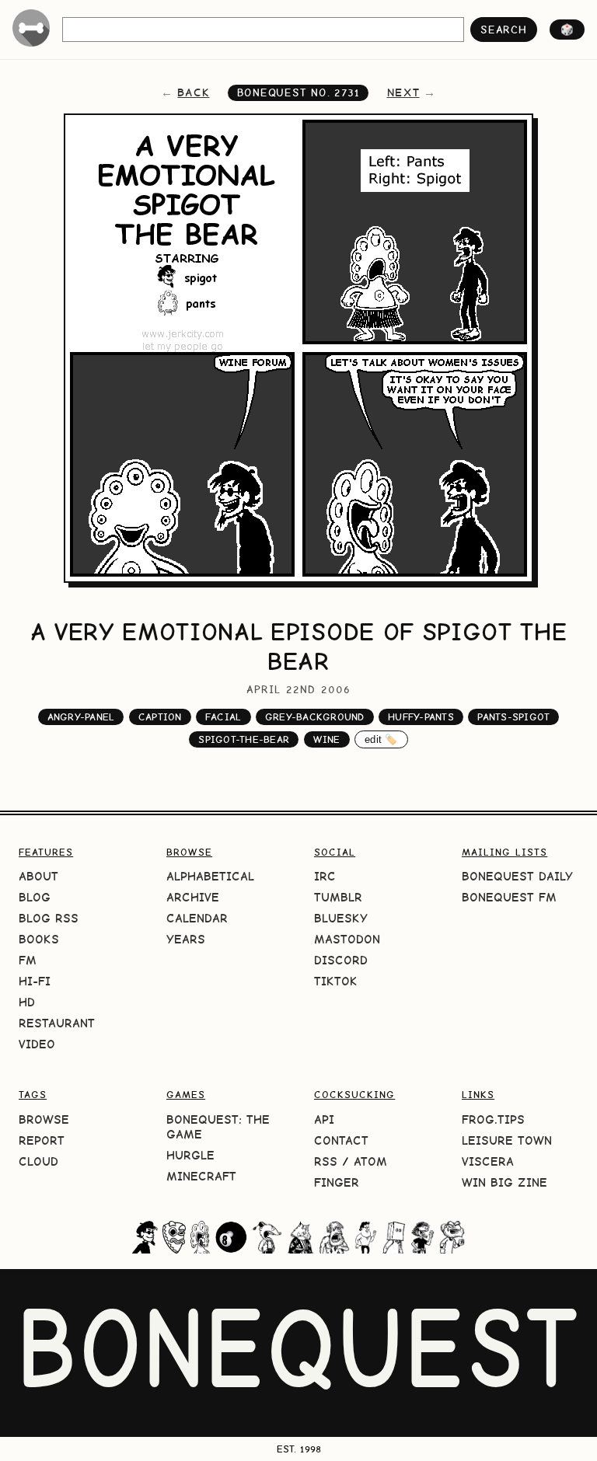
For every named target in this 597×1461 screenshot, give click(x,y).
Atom (370, 1161)
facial (223, 717)
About (38, 876)
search (503, 29)
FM (28, 960)
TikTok (336, 981)
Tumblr (338, 897)
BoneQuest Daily (517, 876)
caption (160, 717)
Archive (192, 897)
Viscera (488, 1161)
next (403, 92)
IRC (325, 876)
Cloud (38, 1161)
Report (42, 1140)
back (193, 92)
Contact (341, 1140)
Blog (35, 897)
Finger (336, 1182)
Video (37, 1044)
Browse (44, 1119)
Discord (341, 960)
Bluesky (341, 918)
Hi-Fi (35, 981)
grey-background (315, 717)
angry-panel (81, 717)
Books (39, 939)
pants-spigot (513, 717)
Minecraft (201, 1176)
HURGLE (190, 1155)
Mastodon (347, 939)
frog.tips (493, 1119)
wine (326, 739)
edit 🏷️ (381, 739)
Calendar (197, 918)
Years (185, 939)
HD (27, 1002)
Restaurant (57, 1023)
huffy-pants (421, 717)
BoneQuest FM (509, 897)
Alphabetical (210, 876)
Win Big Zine (504, 1182)
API (324, 1119)
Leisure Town (507, 1140)
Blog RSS (49, 918)
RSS (325, 1161)
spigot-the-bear (243, 739)
